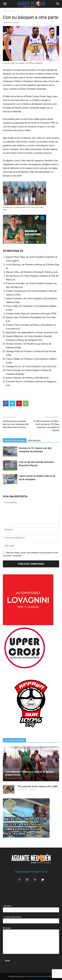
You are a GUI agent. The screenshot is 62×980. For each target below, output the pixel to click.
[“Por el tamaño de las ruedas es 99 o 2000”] (8, 789)
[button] (58, 4)
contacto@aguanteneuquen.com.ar (31, 871)
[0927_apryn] (31, 731)
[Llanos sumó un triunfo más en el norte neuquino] (10, 479)
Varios (12, 11)
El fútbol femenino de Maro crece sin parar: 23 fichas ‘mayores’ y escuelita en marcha (46, 426)
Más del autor (34, 440)
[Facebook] (19, 880)
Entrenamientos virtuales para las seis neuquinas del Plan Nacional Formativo (15, 424)
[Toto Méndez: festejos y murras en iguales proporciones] (31, 763)
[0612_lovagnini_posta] (28, 624)
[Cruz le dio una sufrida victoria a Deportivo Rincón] (10, 465)
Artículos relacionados (15, 440)
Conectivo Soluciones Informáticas (39, 976)
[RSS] (35, 880)
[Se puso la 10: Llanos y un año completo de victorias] (10, 451)
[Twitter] (43, 880)
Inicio (5, 11)
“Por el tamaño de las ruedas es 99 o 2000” (37, 786)
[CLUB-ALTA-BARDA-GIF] (26, 836)
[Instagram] (27, 880)
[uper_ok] (24, 668)
